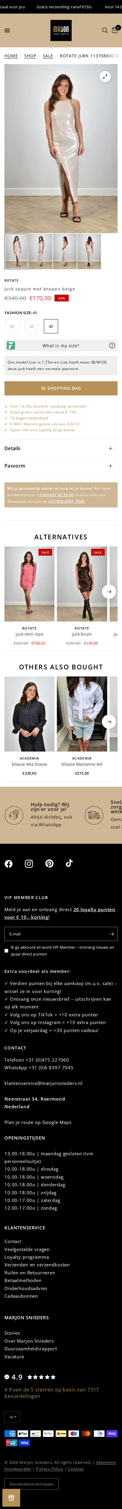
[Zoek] (105, 30)
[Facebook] (13, 863)
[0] (114, 30)
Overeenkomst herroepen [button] (31, 1484)
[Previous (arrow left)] (13, 592)
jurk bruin (82, 634)
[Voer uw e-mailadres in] (112, 934)
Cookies (76, 1468)
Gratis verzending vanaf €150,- (52, 6)
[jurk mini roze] (29, 584)
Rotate (11, 280)
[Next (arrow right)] (109, 592)
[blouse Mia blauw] (29, 714)
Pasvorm (14, 466)
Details (12, 448)
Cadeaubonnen (21, 1296)
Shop (30, 56)
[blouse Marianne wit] (82, 714)
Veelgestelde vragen (27, 1249)
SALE (48, 56)
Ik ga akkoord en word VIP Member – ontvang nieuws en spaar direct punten (62, 951)
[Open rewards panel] (11, 1498)
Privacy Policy (49, 1468)
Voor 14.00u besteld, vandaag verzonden (48, 406)
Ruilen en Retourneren (29, 1273)
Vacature (14, 1356)
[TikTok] (75, 863)
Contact (13, 1241)
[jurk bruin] (82, 584)
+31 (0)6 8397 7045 (66, 501)
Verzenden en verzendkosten (37, 1265)
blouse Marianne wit (82, 764)
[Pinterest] (54, 863)
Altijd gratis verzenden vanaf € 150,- (44, 412)
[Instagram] (34, 863)
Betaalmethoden (23, 1280)
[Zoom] (105, 76)
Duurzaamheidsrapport (30, 1348)
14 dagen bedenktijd (29, 418)
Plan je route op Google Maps (38, 1122)
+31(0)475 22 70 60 (55, 494)
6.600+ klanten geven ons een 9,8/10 (44, 423)
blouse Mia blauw (29, 764)
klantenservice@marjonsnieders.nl (43, 1083)
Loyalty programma (26, 1257)
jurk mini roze (29, 634)
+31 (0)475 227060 (47, 1060)
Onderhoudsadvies (25, 1288)
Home (11, 56)
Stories (12, 1333)
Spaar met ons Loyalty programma (42, 429)
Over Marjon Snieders (29, 1341)
